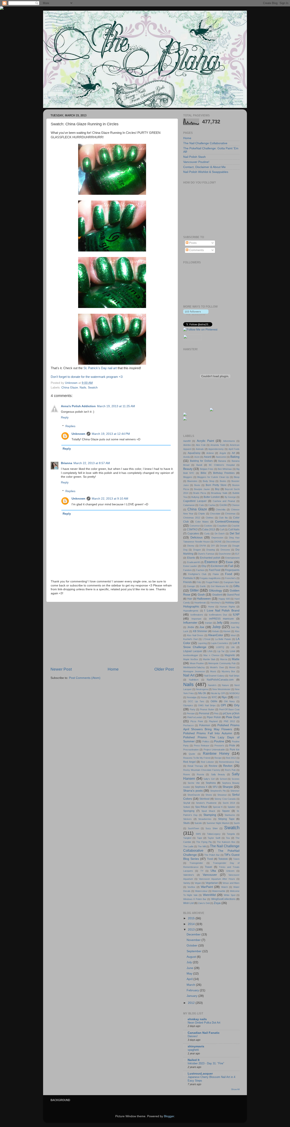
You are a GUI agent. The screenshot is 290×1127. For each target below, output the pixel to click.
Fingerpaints (232, 570)
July (190, 962)
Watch (224, 887)
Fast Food (214, 570)
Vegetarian (212, 882)
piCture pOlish (231, 713)
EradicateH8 (193, 562)
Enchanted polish (210, 557)
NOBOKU (234, 693)
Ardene (210, 453)
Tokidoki (223, 858)
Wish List (188, 903)
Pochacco (188, 725)
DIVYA (202, 545)
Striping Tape (226, 819)
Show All (235, 1089)
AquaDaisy (194, 453)
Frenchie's (230, 578)
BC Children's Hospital (222, 465)
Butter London (212, 497)
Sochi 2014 (229, 803)
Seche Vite (194, 783)
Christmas (230, 513)
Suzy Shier (212, 828)
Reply (65, 417)
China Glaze (69, 387)
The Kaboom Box (226, 842)
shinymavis (196, 1046)
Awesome (221, 457)
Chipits (201, 513)
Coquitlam (222, 525)
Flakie (216, 574)
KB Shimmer (200, 631)
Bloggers (187, 477)
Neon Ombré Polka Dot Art (204, 1022)
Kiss (237, 631)
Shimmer (234, 790)
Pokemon (204, 725)
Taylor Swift (214, 838)
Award (207, 456)
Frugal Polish (212, 582)
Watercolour (201, 891)
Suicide (198, 823)
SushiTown (193, 828)
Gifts (236, 586)
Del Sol (235, 533)
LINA (210, 651)
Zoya (217, 903)
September (194, 951)
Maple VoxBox (190, 659)
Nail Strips (234, 675)
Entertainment (232, 557)
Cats (201, 505)
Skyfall (186, 803)
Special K (218, 807)
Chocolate (215, 513)
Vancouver (210, 874)
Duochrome (225, 553)
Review (213, 765)
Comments (196, 250)
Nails (83, 387)
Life (233, 647)
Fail (230, 566)
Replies (70, 426)
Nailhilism (193, 679)
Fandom (187, 570)
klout (233, 635)
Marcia (223, 659)
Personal (204, 713)
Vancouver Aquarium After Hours (217, 879)
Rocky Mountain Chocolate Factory (201, 770)
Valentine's (188, 875)
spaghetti (193, 1049)
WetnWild (209, 895)
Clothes (210, 517)
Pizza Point (196, 721)
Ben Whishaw (225, 469)
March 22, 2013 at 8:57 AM (91, 463)
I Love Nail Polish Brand (221, 610)
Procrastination (191, 749)
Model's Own (217, 667)
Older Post (164, 669)
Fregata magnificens (210, 578)
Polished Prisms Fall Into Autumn (207, 733)
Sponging (188, 810)
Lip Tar (221, 651)
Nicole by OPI (218, 693)
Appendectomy (216, 449)
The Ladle (188, 846)
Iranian (208, 622)
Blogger (169, 1116)
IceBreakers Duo (218, 614)
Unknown (78, 433)
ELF (237, 553)
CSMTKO (192, 529)
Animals (200, 449)
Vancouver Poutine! (196, 162)
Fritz (199, 582)
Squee (226, 810)
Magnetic (230, 655)
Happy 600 (224, 598)
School (223, 779)
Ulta (213, 870)
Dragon (197, 549)
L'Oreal (206, 639)
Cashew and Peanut (224, 501)
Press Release (202, 745)
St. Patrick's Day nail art (100, 368)
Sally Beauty (218, 774)
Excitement (217, 566)
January (192, 995)
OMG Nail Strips (207, 705)
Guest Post (233, 594)
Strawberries (204, 819)
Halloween (204, 598)
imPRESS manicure (221, 618)
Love (232, 651)
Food (228, 574)
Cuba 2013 (208, 529)
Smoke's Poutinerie (206, 803)
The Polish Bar (212, 855)
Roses (186, 774)
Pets (216, 713)
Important (196, 618)
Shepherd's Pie (218, 790)
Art (233, 453)
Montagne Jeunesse (194, 671)
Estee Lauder (190, 566)
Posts (192, 242)
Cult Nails (233, 529)
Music (213, 671)
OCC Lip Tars (196, 701)
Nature (225, 685)
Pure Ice (234, 749)
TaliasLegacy (214, 834)
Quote (192, 754)
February (193, 990)
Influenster (190, 622)
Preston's (219, 745)
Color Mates (202, 521)
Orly (236, 705)
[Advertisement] (112, 634)
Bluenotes (192, 481)
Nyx (224, 697)
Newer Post (61, 669)
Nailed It (194, 1060)
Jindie (190, 627)
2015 (192, 918)
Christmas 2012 (191, 517)
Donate (223, 545)
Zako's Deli (204, 903)
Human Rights (227, 606)
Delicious (196, 537)
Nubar (204, 697)
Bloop (236, 477)
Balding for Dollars (201, 460)
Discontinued (232, 541)
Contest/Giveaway (227, 521)
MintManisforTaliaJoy (194, 667)
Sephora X (201, 786)
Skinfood (204, 798)
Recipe (218, 758)
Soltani (186, 807)
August (192, 956)
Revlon (227, 765)
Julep (216, 627)
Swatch (93, 387)
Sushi (236, 823)
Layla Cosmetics (219, 643)
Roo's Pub (230, 770)
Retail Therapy (195, 766)
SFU (215, 786)
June (190, 968)
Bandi (199, 465)
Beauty (188, 468)
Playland (213, 721)
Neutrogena (202, 689)
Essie (229, 562)
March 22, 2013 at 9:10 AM (110, 498)
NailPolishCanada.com (220, 679)
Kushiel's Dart (190, 639)
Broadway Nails (219, 493)
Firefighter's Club (197, 574)
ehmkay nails (197, 1019)
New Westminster (221, 689)
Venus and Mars (230, 883)
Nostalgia (191, 697)
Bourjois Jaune (202, 489)
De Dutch (220, 533)
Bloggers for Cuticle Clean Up (213, 477)
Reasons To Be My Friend (196, 758)
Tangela (231, 834)
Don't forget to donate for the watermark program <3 (86, 376)
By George (230, 497)
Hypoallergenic (190, 610)
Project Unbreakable (214, 749)
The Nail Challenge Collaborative (205, 143)
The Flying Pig (204, 842)
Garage (191, 586)
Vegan (198, 883)
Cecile (223, 505)
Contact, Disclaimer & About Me (204, 167)
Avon (197, 457)
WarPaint (207, 886)
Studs (186, 823)
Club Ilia (223, 517)
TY (201, 871)
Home (113, 669)
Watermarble (218, 891)
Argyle (223, 453)
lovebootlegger (190, 655)
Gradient (217, 594)
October (192, 945)
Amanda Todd (217, 445)
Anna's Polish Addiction (78, 406)
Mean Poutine (197, 663)
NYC (214, 697)
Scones (235, 779)
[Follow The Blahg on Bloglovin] (195, 314)
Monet (232, 667)
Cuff (222, 529)
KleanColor (215, 635)
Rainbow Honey (216, 753)
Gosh (201, 594)
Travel (208, 867)
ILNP (236, 614)
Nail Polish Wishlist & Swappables (205, 172)
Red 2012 (231, 758)
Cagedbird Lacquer (195, 501)
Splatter (231, 807)
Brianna (66, 463)
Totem (236, 859)
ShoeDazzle (193, 795)
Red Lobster (207, 762)
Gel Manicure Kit (219, 586)
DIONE (218, 541)
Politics (206, 741)
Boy (217, 489)
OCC (236, 697)
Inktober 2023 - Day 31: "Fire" (206, 1063)
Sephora (211, 782)
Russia (200, 774)
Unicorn (230, 871)
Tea (228, 838)
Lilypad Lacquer (192, 651)
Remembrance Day (229, 762)
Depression (217, 537)
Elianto (191, 557)
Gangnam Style (231, 582)
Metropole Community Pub (222, 663)
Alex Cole (201, 445)
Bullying (195, 497)
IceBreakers (196, 614)
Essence (211, 562)
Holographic (191, 606)
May (190, 973)
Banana (222, 461)
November (194, 940)
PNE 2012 (229, 721)
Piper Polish (214, 717)
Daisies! (193, 1036)
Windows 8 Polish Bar (194, 899)
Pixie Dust (232, 717)
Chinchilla (220, 509)
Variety (186, 883)
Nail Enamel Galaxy (214, 675)
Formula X (189, 578)
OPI (223, 705)
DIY (213, 545)
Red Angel (189, 761)
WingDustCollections (223, 899)
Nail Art (188, 675)
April (190, 979)
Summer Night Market (218, 823)
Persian (191, 713)
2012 (192, 1002)
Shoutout (222, 795)
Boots (197, 485)
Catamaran (189, 505)
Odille (214, 701)
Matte (235, 659)
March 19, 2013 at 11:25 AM (116, 406)
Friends (187, 582)
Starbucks (230, 815)
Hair (189, 598)
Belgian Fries (206, 469)
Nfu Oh (202, 693)
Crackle (235, 525)
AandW (187, 441)
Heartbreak (200, 602)
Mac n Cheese (211, 655)
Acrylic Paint (205, 440)
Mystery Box (228, 671)
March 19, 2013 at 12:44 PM (111, 433)
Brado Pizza (199, 493)
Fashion (200, 570)
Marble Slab (209, 659)
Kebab (215, 631)
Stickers (187, 819)
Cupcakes (193, 533)
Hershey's (215, 602)
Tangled (187, 838)
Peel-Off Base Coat (229, 709)
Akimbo (187, 445)
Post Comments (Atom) (84, 677)
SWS (198, 834)
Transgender (196, 863)
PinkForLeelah (194, 717)
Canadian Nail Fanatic (204, 1032)
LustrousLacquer (200, 1073)
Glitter (194, 590)
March (191, 984)
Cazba (211, 505)
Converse (195, 525)
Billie (203, 473)
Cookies (208, 525)
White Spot (229, 895)
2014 (192, 924)
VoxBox (191, 887)
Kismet (226, 631)
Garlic (203, 586)
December (194, 934)
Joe (201, 627)
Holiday (229, 602)
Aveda (186, 457)
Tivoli (210, 858)
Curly (207, 533)
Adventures (229, 441)
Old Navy (229, 701)
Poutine (219, 741)
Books (223, 481)
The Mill (202, 846)
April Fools (233, 449)
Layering (202, 643)
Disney (190, 545)
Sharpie (227, 786)
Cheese (235, 505)
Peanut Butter (207, 709)
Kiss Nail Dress (195, 635)
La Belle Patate (223, 639)
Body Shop (208, 481)
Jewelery (234, 622)
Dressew (225, 549)
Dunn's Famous (206, 553)
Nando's (212, 685)
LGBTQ (220, 647)
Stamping (209, 814)
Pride (232, 745)
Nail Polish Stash (194, 156)
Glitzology (215, 590)
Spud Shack (208, 811)
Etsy (203, 566)
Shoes (209, 795)
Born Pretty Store (216, 485)
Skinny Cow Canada (225, 799)
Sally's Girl (209, 779)
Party (192, 709)
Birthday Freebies (224, 473)
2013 (192, 929)
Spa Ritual (201, 806)
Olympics (188, 705)
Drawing (210, 549)
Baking (234, 456)
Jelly (219, 622)
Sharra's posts (193, 790)
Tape (199, 838)
